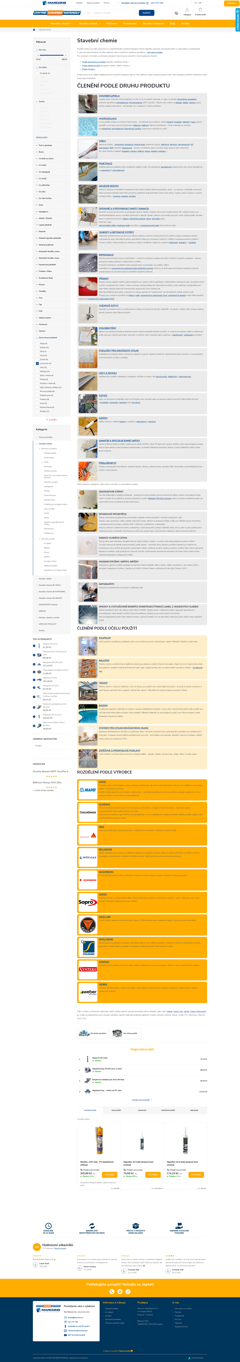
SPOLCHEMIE (106, 939)
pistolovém (188, 335)
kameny (192, 102)
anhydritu (156, 218)
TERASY (103, 682)
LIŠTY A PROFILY (108, 373)
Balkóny (47, 548)
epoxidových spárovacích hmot (101, 299)
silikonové (165, 144)
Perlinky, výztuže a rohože (49, 617)
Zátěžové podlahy (51, 566)
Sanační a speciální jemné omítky (54, 523)
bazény (134, 151)
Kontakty (79, 3)
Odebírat (231, 3)
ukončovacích (161, 376)
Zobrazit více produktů (141, 1100)
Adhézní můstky (50, 471)
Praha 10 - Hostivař (145, 1315)
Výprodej (44, 89)
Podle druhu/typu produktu (94, 62)
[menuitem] (62, 24)
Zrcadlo (43, 359)
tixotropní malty (123, 225)
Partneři (178, 1312)
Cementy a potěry (51, 482)
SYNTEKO (104, 961)
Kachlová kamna (47, 407)
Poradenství (179, 1316)
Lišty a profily (49, 509)
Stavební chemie (45, 444)
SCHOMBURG (106, 871)
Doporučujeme (46, 93)
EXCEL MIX (45, 127)
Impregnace (48, 486)
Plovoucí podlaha (47, 391)
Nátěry (46, 518)
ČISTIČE (103, 395)
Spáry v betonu (46, 375)
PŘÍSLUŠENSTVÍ (107, 463)
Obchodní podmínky (113, 1319)
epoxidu (124, 196)
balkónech (173, 242)
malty (137, 295)
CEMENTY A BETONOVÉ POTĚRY (116, 232)
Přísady (47, 491)
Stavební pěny (49, 500)
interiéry (154, 151)
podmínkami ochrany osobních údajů (49, 753)
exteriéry (162, 151)
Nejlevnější (116, 1110)
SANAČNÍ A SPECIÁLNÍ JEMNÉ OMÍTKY (119, 440)
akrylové (173, 144)
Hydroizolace (49, 457)
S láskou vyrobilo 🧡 (118, 1351)
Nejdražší (142, 1110)
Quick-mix (178, 1011)
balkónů (186, 122)
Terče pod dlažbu (45, 437)
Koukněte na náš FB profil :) (79, 1326)
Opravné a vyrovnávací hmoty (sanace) (55, 476)
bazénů (170, 122)
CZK (199, 3)
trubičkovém (177, 335)
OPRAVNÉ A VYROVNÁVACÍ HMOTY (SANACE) (124, 208)
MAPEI (102, 781)
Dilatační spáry (46, 395)
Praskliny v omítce (47, 383)
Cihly (43, 367)
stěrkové (136, 125)
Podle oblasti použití (91, 65)
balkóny (141, 151)
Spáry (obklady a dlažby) (50, 387)
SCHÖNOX (104, 804)
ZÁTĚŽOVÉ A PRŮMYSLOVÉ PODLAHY (119, 750)
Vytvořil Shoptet (197, 1358)
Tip (42, 85)
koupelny (126, 151)
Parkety (44, 379)
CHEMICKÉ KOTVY (108, 305)
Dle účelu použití (48, 539)
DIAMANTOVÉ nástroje (48, 604)
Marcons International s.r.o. (147, 1308)
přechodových (185, 376)
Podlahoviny (49, 533)
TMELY (102, 141)
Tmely (46, 462)
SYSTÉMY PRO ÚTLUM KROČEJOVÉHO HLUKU (123, 728)
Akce (42, 77)
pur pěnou (136, 402)
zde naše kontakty (155, 52)
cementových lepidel (176, 295)
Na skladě (44, 73)
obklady (179, 102)
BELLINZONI (105, 849)
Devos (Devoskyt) (198, 1011)
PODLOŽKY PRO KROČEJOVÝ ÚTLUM (119, 350)
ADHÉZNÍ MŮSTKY (109, 186)
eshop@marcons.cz (75, 1317)
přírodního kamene (137, 218)
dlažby (185, 102)
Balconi (43, 111)
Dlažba (44, 347)
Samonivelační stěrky (107, 225)
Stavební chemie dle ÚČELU (50, 585)
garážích (192, 242)
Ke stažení (109, 1312)
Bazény (47, 557)
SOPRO (103, 894)
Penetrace (48, 466)
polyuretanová (122, 102)
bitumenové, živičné (132, 128)
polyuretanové (118, 128)
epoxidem (104, 402)
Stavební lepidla (50, 453)
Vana (43, 355)
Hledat (146, 12)
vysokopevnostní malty (149, 225)
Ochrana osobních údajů (114, 1323)
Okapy (43, 343)
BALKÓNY (104, 660)
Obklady (44, 371)
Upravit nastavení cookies (97, 1358)
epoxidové (129, 144)
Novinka (44, 81)
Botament (44, 119)
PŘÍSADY (104, 278)
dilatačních (172, 376)
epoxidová (192, 99)
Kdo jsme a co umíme (183, 1309)
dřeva (148, 218)
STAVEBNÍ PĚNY (107, 328)
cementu (116, 196)
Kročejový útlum (50, 561)
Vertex (186, 1011)
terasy (147, 151)
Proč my (107, 3)
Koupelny (47, 543)
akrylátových (166, 167)
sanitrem (122, 402)
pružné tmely (139, 144)
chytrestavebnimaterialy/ (78, 1330)
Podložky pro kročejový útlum (55, 504)
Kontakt (108, 1316)
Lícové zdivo (45, 363)
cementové (106, 128)
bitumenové (127, 148)
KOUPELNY (105, 637)
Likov (43, 131)
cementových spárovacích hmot (154, 295)
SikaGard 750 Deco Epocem (160, 498)
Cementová (182, 99)
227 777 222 (73, 1322)
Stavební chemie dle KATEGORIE (52, 591)
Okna (43, 351)
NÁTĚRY (103, 418)
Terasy (46, 552)
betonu (126, 218)
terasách (182, 242)
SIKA (101, 826)
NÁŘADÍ (42, 611)
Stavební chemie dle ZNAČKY (50, 598)
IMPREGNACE (106, 254)
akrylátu (132, 196)
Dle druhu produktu (49, 448)
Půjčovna (178, 1323)
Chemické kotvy (50, 495)
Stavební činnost (181, 1327)
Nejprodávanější (168, 1110)
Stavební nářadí (45, 578)
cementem (113, 402)
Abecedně (194, 1110)
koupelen (178, 122)
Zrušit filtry (53, 420)
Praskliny (44, 399)
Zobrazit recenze (60, 1248)
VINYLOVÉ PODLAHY (47, 624)
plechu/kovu (141, 421)
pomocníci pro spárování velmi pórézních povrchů (132, 268)
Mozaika (44, 411)
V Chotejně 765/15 (144, 1311)
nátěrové (145, 125)
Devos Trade (45, 123)
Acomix (43, 107)
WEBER (103, 984)
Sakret (169, 1011)
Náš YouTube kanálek (76, 1335)
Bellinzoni (44, 115)
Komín (43, 403)
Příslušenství (49, 529)
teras (193, 122)
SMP (111, 148)
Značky (41, 630)
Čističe (46, 513)
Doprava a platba (93, 3)
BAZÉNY (103, 705)
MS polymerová (135, 102)
